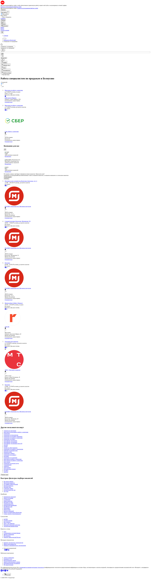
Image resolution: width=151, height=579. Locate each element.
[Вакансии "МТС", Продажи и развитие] (77, 359)
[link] (3, 24)
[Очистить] (3, 50)
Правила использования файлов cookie (27, 8)
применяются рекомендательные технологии (32, 567)
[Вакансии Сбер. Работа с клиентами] (77, 121)
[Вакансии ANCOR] (77, 318)
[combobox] (8, 46)
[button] (2, 27)
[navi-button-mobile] (2, 32)
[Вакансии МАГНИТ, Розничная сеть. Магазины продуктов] (77, 196)
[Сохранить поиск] (2, 54)
